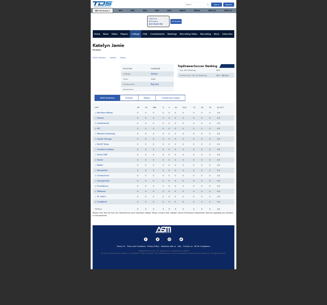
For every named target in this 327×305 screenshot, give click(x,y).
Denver (100, 118)
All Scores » (104, 10)
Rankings (172, 34)
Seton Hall (102, 154)
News (105, 34)
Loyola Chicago (104, 138)
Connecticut (103, 175)
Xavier (100, 159)
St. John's (101, 196)
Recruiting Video (188, 34)
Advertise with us (168, 246)
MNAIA (183, 10)
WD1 (120, 10)
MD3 (157, 10)
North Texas (103, 144)
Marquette (102, 170)
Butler (100, 165)
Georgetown (103, 180)
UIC (98, 128)
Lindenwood (103, 123)
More (216, 34)
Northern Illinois (105, 112)
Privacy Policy (153, 246)
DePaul (154, 73)
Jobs (179, 246)
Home (97, 34)
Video (114, 34)
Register (228, 4)
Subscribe (227, 34)
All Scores (176, 21)
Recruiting (205, 34)
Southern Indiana (105, 149)
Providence (102, 186)
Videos (123, 57)
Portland (154, 21)
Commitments (157, 34)
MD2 (133, 10)
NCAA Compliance (202, 246)
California (153, 18)
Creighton (102, 201)
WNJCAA (228, 10)
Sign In (216, 4)
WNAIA (197, 10)
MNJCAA (212, 10)
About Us (121, 246)
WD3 (169, 10)
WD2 (145, 10)
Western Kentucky (106, 133)
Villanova (101, 191)
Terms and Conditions (136, 246)
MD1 (97, 10)
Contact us (188, 246)
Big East (155, 84)
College (135, 34)
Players (124, 34)
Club (145, 34)
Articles (113, 57)
